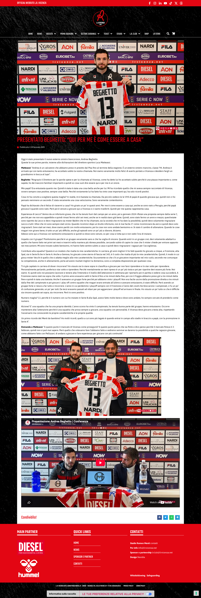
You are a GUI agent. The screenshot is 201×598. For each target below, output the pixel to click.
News (39, 34)
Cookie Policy (140, 586)
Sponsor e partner (83, 557)
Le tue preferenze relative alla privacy (113, 594)
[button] (159, 517)
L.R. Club (133, 34)
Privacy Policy (128, 586)
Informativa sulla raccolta (62, 593)
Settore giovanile (88, 34)
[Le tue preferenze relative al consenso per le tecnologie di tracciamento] (196, 593)
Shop (147, 34)
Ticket (106, 34)
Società (49, 34)
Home (30, 34)
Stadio (119, 34)
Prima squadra (66, 34)
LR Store (156, 34)
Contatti (78, 563)
